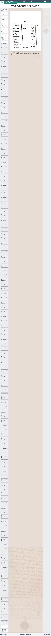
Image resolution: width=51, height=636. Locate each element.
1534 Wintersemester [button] (4, 529)
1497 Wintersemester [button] (4, 385)
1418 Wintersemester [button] (4, 78)
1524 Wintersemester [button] (4, 490)
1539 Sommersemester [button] (3, 546)
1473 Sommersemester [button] (3, 292)
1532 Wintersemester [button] (4, 521)
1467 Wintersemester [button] (4, 270)
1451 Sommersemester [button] (3, 207)
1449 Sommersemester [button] (3, 199)
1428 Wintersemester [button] (4, 116)
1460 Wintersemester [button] (4, 243)
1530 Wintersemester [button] (4, 513)
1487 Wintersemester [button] (4, 347)
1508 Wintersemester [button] (4, 429)
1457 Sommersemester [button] (3, 230)
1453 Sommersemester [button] (3, 215)
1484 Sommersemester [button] (3, 334)
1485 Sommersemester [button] (3, 338)
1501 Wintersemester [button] (4, 402)
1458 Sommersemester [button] (3, 234)
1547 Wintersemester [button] (4, 579)
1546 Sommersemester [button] (3, 573)
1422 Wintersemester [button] (4, 93)
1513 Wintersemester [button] (4, 448)
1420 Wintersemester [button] (4, 85)
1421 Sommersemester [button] (3, 88)
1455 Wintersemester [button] (4, 224)
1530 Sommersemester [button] (3, 512)
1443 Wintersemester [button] (4, 174)
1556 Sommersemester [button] (3, 612)
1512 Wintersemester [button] (4, 444)
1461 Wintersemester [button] (4, 247)
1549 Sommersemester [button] (3, 585)
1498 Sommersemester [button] (3, 388)
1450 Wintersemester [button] (4, 205)
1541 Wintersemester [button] (4, 556)
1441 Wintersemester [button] (4, 166)
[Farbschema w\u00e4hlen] (49, 1)
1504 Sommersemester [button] (3, 412)
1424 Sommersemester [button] (3, 99)
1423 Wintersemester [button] (4, 97)
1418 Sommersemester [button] (3, 76)
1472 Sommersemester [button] (3, 288)
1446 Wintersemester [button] (4, 185)
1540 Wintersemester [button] (4, 552)
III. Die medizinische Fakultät (3, 35)
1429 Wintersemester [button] (4, 120)
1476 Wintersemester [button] (4, 305)
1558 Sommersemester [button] (3, 619)
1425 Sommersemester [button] (3, 103)
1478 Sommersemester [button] (3, 311)
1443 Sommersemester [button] (3, 172)
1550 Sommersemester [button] (3, 589)
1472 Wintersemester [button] (4, 289)
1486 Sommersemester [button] (3, 341)
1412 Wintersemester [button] (4, 55)
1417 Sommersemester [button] (3, 72)
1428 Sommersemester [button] (3, 115)
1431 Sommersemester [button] (3, 126)
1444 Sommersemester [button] (3, 176)
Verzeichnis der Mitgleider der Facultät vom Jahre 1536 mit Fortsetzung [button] (4, 188)
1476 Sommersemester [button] (3, 303)
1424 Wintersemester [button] (4, 101)
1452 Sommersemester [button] (3, 211)
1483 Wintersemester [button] (4, 331)
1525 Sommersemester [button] (3, 493)
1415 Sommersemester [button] (3, 65)
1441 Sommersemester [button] (3, 164)
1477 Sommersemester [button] (3, 307)
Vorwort (2, 17)
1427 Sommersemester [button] (3, 111)
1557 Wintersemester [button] (4, 617)
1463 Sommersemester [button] (3, 253)
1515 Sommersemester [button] (3, 454)
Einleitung (3, 19)
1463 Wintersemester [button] (4, 255)
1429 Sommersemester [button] (3, 118)
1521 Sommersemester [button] (3, 477)
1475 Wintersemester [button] (4, 301)
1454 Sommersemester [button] (3, 219)
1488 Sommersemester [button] (3, 349)
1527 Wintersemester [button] (4, 502)
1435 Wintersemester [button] (4, 143)
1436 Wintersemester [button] (4, 147)
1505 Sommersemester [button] (3, 416)
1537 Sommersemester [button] (3, 539)
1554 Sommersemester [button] (3, 604)
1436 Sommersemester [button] (3, 145)
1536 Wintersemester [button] (4, 536)
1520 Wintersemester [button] (4, 475)
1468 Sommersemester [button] (3, 272)
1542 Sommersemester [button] (3, 558)
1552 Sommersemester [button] (3, 596)
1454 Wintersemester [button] (4, 220)
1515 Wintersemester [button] (4, 456)
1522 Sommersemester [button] (3, 481)
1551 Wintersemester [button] (4, 594)
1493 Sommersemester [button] (3, 368)
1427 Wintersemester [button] (4, 112)
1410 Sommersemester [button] (3, 45)
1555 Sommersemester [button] (3, 608)
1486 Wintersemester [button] (4, 343)
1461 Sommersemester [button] (3, 245)
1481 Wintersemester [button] (4, 324)
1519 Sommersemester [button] (3, 470)
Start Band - (4, 10)
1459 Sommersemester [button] (3, 238)
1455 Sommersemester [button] (3, 222)
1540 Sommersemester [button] (3, 550)
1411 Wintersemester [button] (4, 51)
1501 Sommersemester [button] (3, 401)
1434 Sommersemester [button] (3, 138)
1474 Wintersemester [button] (4, 297)
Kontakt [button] (31, 1)
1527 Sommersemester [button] (3, 500)
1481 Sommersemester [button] (3, 322)
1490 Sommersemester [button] (3, 357)
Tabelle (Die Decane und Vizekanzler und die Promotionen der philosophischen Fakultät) (4, 24)
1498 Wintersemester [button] (4, 389)
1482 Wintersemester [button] (4, 328)
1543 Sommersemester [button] (3, 562)
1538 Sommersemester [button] (3, 543)
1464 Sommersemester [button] (3, 257)
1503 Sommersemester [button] (3, 408)
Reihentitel (3, 13)
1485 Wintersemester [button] (4, 339)
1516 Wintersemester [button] (4, 460)
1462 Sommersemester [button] (3, 249)
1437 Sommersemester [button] (3, 149)
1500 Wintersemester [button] (4, 398)
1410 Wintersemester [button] (4, 47)
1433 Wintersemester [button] (4, 135)
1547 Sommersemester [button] (3, 577)
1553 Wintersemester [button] (4, 602)
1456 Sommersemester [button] (3, 226)
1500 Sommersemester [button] (3, 397)
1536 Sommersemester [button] (3, 535)
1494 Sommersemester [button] (3, 372)
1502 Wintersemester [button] (4, 406)
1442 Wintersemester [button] (4, 170)
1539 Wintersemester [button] (4, 548)
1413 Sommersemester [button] (3, 57)
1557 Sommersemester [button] (3, 615)
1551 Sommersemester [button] (3, 592)
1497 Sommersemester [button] (3, 384)
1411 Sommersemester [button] (3, 49)
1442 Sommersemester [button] (3, 168)
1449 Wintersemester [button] (4, 201)
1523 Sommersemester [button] (3, 485)
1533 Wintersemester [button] (4, 525)
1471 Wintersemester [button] (4, 285)
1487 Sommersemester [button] (3, 345)
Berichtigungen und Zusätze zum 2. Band (4, 630)
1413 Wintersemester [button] (4, 58)
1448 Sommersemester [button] (3, 196)
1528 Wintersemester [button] (4, 506)
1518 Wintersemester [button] (4, 467)
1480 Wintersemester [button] (4, 320)
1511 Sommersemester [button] (3, 439)
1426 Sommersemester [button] (3, 107)
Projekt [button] (27, 1)
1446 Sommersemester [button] (3, 184)
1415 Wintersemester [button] (4, 66)
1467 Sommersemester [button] (3, 269)
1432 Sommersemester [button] (3, 130)
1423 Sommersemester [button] (3, 95)
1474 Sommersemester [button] (3, 295)
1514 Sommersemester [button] (3, 450)
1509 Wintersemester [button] (4, 433)
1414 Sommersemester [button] (3, 61)
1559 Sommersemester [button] (3, 623)
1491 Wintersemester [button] (4, 362)
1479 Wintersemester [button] (4, 316)
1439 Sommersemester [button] (3, 157)
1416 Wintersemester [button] (4, 70)
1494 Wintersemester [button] (4, 374)
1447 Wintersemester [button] (4, 193)
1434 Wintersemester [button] (4, 139)
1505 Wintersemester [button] (4, 417)
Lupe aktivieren (37, 56)
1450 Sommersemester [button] (3, 203)
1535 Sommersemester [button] (3, 531)
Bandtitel (2, 14)
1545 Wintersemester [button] (4, 571)
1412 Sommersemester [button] (3, 53)
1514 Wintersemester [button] (4, 452)
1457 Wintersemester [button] (4, 232)
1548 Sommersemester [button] (3, 581)
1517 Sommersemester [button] (3, 462)
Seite (23, 634)
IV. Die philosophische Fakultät (3, 38)
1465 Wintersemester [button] (4, 262)
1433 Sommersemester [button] (3, 134)
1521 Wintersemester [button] (4, 479)
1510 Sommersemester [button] (3, 435)
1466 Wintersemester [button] (4, 266)
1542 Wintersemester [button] (4, 559)
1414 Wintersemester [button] (4, 62)
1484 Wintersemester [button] (4, 335)
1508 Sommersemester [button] (3, 427)
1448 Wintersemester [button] (4, 197)
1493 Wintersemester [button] (4, 370)
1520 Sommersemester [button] (3, 473)
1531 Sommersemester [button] (3, 516)
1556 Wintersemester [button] (4, 613)
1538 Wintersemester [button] (4, 544)
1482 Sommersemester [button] (3, 326)
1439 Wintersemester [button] (4, 158)
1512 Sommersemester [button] (3, 443)
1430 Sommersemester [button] (3, 122)
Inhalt (2, 16)
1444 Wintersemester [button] (4, 177)
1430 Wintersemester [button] (4, 124)
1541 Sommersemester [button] (3, 554)
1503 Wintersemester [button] (4, 410)
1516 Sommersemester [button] (3, 458)
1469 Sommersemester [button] (3, 276)
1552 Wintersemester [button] (4, 598)
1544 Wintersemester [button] (4, 567)
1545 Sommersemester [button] (3, 569)
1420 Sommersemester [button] (3, 84)
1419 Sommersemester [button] (3, 80)
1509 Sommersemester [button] (3, 431)
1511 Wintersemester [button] (4, 440)
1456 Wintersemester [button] (4, 228)
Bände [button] (24, 1)
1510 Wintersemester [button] (4, 437)
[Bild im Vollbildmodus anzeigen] (40, 9)
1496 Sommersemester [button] (3, 380)
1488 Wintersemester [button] (4, 351)
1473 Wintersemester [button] (4, 293)
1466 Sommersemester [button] (3, 265)
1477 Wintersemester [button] (4, 308)
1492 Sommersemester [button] (3, 364)
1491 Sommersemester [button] (3, 361)
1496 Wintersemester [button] (4, 381)
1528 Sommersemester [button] (3, 504)
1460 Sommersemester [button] (3, 242)
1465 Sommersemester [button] (3, 261)
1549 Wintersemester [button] (4, 586)
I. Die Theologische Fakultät (3, 29)
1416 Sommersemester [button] (3, 68)
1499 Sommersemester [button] (3, 391)
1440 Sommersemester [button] (3, 161)
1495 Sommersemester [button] (3, 376)
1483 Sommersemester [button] (3, 330)
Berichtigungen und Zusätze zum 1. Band (4, 627)
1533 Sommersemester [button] (3, 523)
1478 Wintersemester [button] (4, 312)
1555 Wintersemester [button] (4, 609)
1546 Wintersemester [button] (4, 575)
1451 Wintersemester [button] (4, 209)
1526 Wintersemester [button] (4, 498)
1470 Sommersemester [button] (3, 280)
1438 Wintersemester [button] (4, 154)
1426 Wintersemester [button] (4, 108)
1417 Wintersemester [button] (4, 74)
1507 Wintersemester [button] (4, 425)
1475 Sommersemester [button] (3, 299)
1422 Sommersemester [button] (3, 91)
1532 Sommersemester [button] (3, 520)
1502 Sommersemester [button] (3, 404)
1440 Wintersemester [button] (4, 162)
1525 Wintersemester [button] (4, 494)
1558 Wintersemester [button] (4, 621)
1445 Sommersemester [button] (3, 180)
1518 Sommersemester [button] (3, 466)
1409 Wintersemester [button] (4, 43)
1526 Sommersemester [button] (3, 497)
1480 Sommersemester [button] (3, 318)
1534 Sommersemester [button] (3, 527)
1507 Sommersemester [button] (3, 424)
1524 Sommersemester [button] (3, 489)
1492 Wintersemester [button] (4, 366)
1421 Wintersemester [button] (4, 89)
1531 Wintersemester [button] (4, 517)
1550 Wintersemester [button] (4, 590)
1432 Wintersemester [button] (4, 131)
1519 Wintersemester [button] (4, 471)
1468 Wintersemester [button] (4, 274)
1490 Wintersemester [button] (4, 358)
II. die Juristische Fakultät (4, 32)
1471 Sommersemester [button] (3, 284)
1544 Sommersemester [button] (3, 566)
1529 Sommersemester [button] (3, 508)
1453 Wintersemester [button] (4, 216)
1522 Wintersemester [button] (4, 483)
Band (28, 634)
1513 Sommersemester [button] (3, 447)
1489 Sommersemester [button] (3, 353)
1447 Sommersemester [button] (3, 192)
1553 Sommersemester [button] (3, 600)
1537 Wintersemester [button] (4, 540)
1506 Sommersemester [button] (3, 420)
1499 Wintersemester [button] (4, 394)
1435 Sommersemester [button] (3, 141)
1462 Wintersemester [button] (4, 251)
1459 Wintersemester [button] (4, 239)
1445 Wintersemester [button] (4, 181)
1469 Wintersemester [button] (4, 278)
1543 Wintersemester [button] (4, 563)
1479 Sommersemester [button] (3, 315)
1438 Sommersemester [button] (3, 153)
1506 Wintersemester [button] (4, 421)
